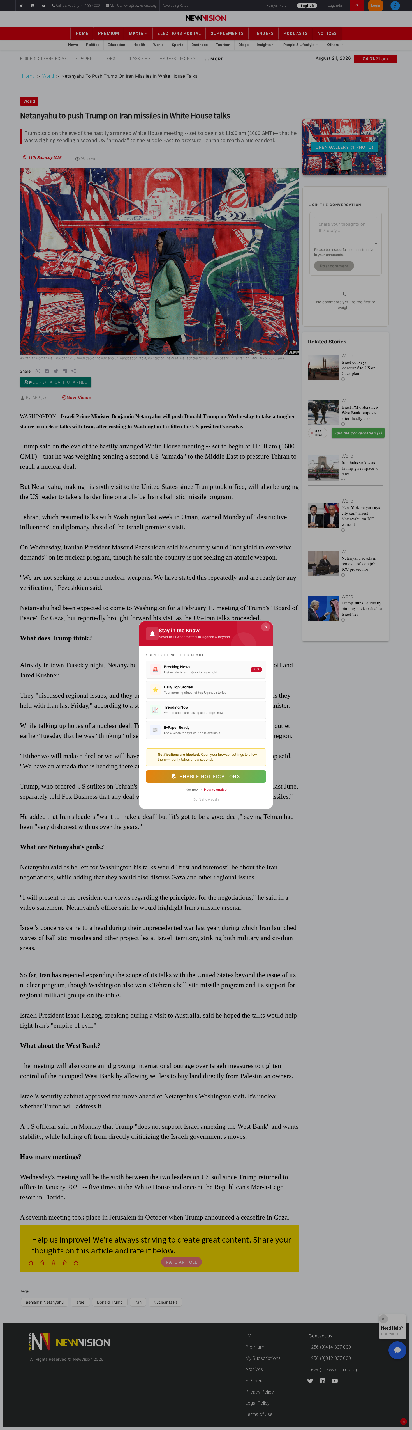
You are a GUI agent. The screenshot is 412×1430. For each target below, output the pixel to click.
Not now (192, 789)
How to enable (215, 789)
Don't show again (206, 799)
